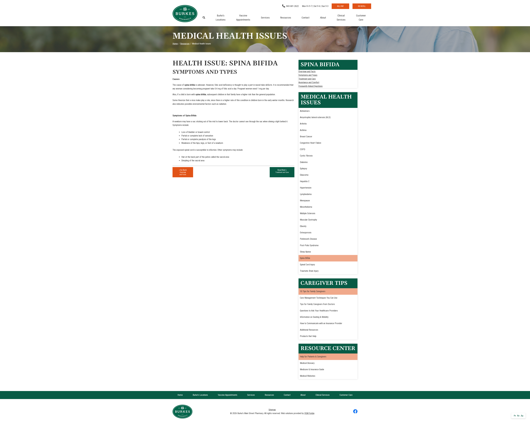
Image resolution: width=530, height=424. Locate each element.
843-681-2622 (292, 6)
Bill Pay (340, 6)
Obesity (303, 226)
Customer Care (361, 17)
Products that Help (308, 336)
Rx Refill (362, 6)
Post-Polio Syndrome (309, 245)
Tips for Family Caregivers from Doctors (317, 304)
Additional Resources (309, 330)
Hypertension (305, 187)
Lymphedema (306, 194)
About (323, 17)
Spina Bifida (305, 258)
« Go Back (183, 172)
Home (175, 43)
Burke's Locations (221, 17)
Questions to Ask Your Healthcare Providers (319, 310)
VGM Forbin (309, 413)
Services (265, 17)
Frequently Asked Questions (311, 86)
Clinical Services (341, 17)
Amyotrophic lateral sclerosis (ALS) (315, 117)
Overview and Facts (307, 71)
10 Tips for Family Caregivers (312, 291)
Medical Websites (307, 376)
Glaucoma (304, 175)
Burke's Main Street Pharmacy (250, 413)
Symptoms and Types (308, 75)
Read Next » (282, 171)
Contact (305, 17)
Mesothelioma (306, 207)
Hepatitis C (304, 181)
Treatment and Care (307, 79)
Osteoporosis (305, 232)
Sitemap (272, 409)
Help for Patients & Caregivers (313, 356)
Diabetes (304, 162)
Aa (515, 415)
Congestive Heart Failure (310, 143)
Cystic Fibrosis (306, 155)
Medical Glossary (307, 363)
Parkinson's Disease (308, 239)
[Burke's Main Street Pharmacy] (185, 13)
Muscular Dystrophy (308, 219)
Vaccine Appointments (243, 17)
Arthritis (303, 123)
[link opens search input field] (203, 17)
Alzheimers (305, 111)
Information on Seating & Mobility (314, 317)
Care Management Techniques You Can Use (318, 298)
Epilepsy (303, 168)
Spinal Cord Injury (307, 264)
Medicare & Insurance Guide (312, 369)
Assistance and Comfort (309, 82)
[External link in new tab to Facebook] (355, 411)
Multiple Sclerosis (307, 213)
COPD (302, 149)
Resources (285, 17)
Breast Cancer (306, 136)
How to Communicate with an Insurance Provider (321, 323)
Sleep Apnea (305, 251)
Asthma (303, 130)
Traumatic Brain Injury (309, 271)
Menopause (305, 200)
